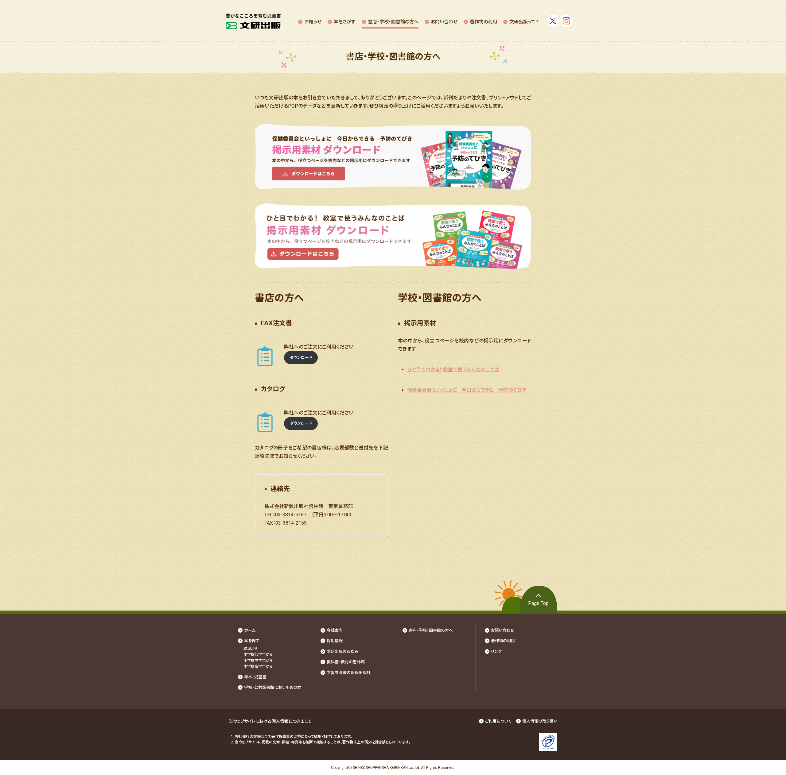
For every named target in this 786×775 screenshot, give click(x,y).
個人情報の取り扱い (539, 721)
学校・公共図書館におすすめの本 (272, 687)
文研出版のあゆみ (343, 651)
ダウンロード (301, 357)
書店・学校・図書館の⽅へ (393, 22)
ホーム (249, 630)
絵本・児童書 (255, 677)
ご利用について (498, 721)
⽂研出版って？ (524, 22)
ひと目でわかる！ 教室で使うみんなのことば (453, 369)
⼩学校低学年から (257, 654)
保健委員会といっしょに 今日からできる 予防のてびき (466, 390)
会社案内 (335, 630)
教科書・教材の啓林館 (346, 662)
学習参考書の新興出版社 (349, 672)
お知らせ (312, 22)
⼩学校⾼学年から (257, 666)
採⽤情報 (335, 640)
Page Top (538, 603)
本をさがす (345, 22)
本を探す (251, 640)
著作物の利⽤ (483, 22)
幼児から (250, 648)
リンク (496, 651)
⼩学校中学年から (257, 660)
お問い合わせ (444, 22)
